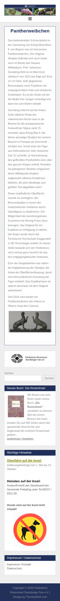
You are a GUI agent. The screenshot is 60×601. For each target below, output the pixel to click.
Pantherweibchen (30, 30)
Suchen (9, 373)
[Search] (5, 2)
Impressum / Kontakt (19, 564)
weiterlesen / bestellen (20, 438)
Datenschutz (14, 568)
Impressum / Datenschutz (24, 558)
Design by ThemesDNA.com (30, 597)
